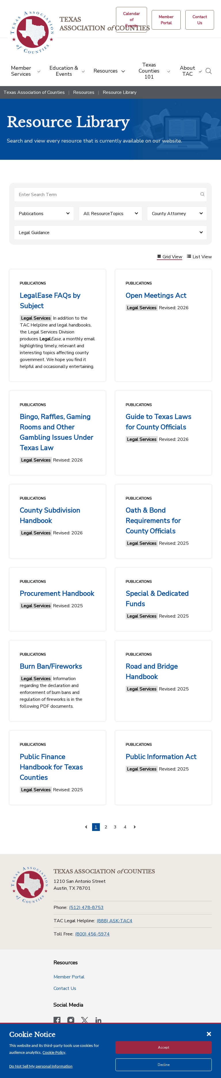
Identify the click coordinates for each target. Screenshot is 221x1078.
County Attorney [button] (169, 213)
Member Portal (69, 977)
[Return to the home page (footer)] (29, 885)
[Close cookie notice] (209, 1034)
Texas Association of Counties (34, 92)
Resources (83, 92)
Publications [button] (31, 213)
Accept (163, 1047)
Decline (163, 1064)
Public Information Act (161, 756)
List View (202, 257)
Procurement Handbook (57, 593)
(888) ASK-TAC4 (114, 921)
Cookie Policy (54, 1053)
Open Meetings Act (156, 295)
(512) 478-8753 (86, 907)
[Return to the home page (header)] (32, 33)
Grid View (172, 257)
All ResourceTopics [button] (103, 213)
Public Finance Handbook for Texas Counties (51, 767)
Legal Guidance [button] (34, 232)
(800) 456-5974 (92, 934)
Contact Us (65, 988)
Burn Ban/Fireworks (51, 666)
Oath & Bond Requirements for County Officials (153, 521)
